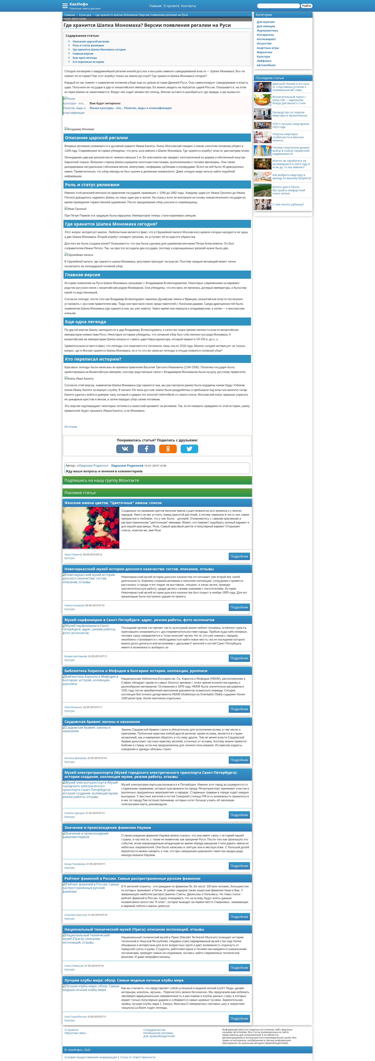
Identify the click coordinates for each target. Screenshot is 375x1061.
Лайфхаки (264, 61)
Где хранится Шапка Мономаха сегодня (99, 49)
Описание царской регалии (91, 41)
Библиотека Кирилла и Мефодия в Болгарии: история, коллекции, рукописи (135, 670)
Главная (155, 6)
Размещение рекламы (158, 1033)
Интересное (265, 35)
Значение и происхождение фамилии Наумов (107, 827)
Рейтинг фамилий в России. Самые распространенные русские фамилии (132, 878)
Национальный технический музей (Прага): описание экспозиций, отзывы (134, 929)
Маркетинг (265, 52)
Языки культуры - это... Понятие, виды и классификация (131, 108)
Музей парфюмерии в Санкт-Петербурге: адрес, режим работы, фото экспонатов (139, 619)
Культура (69, 558)
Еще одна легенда (85, 58)
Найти (306, 5)
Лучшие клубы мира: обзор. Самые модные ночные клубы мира (124, 980)
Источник (70, 426)
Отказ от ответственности (137, 1057)
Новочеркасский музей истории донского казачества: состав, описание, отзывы (139, 569)
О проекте (171, 6)
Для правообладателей (159, 1036)
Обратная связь (75, 1033)
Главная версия (83, 53)
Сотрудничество (154, 1029)
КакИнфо (79, 4)
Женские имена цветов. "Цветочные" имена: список (113, 502)
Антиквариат (266, 39)
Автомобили (266, 65)
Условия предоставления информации (90, 1057)
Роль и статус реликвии (88, 45)
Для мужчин (266, 22)
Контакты (188, 6)
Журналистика (267, 30)
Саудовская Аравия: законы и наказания (102, 721)
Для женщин (266, 26)
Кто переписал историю (88, 62)
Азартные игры (268, 48)
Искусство (264, 43)
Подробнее (239, 556)
